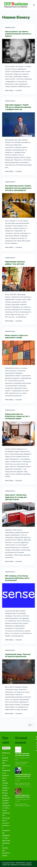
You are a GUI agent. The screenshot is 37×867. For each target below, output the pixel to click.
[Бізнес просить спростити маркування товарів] (18, 353)
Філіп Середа (20, 757)
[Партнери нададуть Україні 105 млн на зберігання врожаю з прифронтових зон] (18, 124)
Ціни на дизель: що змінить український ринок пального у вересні (18, 34)
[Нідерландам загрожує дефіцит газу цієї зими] (18, 279)
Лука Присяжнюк (21, 778)
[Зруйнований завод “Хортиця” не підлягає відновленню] (18, 671)
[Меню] (34, 5)
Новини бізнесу (10, 27)
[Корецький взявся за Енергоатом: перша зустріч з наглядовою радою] (18, 434)
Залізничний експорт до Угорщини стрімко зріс (23, 775)
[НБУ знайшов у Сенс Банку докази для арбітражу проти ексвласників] (18, 595)
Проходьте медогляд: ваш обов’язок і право (22, 754)
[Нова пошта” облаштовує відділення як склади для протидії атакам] (18, 514)
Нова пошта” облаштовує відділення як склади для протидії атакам (16, 497)
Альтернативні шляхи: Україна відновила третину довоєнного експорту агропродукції (18, 188)
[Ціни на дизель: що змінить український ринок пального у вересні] (18, 51)
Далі (30, 725)
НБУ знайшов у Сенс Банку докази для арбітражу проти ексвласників (17, 578)
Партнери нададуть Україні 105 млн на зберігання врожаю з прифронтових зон (18, 107)
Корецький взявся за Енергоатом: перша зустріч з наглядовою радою (17, 416)
